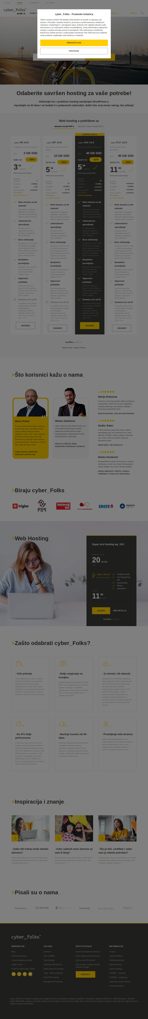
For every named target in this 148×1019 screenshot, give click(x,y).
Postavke (74, 51)
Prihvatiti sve (74, 43)
